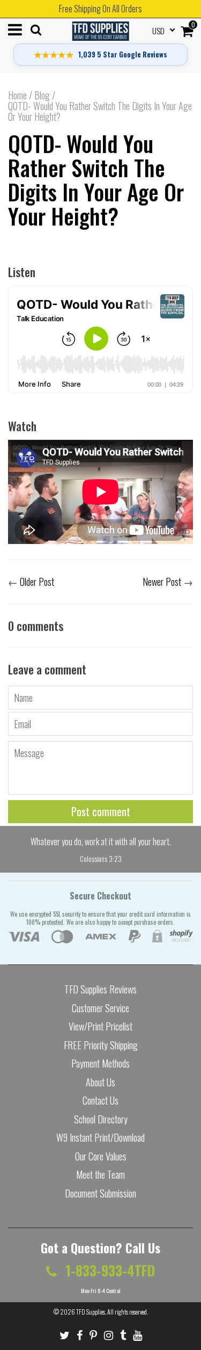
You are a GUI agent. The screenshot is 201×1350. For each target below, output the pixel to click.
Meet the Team (100, 1174)
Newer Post (162, 582)
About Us (100, 1082)
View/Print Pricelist (100, 1026)
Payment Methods (100, 1063)
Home (17, 95)
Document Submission (100, 1193)
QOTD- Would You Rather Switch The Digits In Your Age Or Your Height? (96, 179)
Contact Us (100, 1100)
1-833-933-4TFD (108, 1270)
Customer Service (100, 1008)
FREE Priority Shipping (101, 1045)
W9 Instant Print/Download (100, 1137)
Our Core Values (100, 1156)
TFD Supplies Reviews (100, 989)
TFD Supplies (90, 1311)
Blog (42, 95)
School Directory (101, 1119)
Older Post (37, 582)
